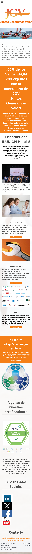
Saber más (16, 237)
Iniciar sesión (27, 543)
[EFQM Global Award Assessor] (16, 433)
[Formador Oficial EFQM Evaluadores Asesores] (4, 449)
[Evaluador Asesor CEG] (21, 449)
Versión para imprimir (9, 543)
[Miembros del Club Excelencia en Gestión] (4, 452)
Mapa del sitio (5, 545)
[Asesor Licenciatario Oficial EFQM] (8, 449)
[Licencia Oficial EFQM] (12, 452)
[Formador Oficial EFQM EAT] (16, 452)
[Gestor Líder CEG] (16, 449)
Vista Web (28, 545)
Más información (16, 360)
